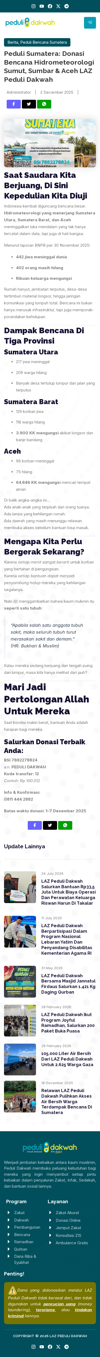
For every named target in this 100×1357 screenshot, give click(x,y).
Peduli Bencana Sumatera (43, 42)
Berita (12, 42)
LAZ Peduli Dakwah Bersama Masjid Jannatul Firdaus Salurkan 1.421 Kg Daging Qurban (68, 984)
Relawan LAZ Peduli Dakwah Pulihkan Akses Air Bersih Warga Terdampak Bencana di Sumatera (66, 1101)
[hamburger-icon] (90, 23)
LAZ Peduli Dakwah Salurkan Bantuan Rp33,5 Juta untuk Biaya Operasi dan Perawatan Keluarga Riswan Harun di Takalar (68, 892)
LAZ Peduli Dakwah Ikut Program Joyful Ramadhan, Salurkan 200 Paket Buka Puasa (68, 1023)
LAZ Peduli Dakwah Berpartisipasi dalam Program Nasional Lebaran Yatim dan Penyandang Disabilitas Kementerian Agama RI (66, 939)
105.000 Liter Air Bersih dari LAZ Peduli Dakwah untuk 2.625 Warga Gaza (67, 1059)
